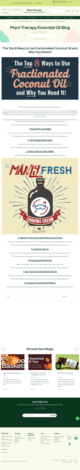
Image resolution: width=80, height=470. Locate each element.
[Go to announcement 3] (26, 4)
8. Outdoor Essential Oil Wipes (40, 283)
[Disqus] (40, 322)
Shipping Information (20, 438)
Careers (30, 440)
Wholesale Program (59, 436)
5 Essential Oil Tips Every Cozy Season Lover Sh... (38, 374)
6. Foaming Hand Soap (40, 260)
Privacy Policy (55, 460)
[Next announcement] (48, 3)
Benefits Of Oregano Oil (65, 373)
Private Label (57, 441)
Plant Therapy (14, 461)
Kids (41, 17)
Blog (42, 441)
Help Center (5, 449)
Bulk (65, 17)
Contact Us (4, 452)
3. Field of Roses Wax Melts (40, 151)
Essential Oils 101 (45, 440)
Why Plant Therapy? (46, 436)
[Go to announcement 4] (27, 4)
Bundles (71, 17)
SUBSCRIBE (53, 415)
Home (48, 17)
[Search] (64, 11)
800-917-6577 (9, 436)
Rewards (17, 441)
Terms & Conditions (73, 460)
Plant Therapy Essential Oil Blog (26, 21)
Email (37, 408)
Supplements (56, 17)
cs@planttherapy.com (7, 439)
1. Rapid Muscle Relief (40, 129)
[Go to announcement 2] (25, 4)
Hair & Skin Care (32, 17)
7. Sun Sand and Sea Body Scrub (40, 271)
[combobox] (56, 11)
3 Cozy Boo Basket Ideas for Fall (12, 374)
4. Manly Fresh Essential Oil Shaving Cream (40, 238)
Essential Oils (10, 17)
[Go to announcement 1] (24, 4)
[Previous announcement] (4, 3)
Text (43, 408)
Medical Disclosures (67, 462)
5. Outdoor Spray (40, 249)
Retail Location (31, 438)
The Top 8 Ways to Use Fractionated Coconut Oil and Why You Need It (50, 21)
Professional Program (57, 438)
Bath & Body (21, 17)
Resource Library (45, 443)
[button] (71, 1)
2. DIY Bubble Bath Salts (40, 140)
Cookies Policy (63, 460)
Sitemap (75, 462)
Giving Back (44, 438)
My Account (18, 436)
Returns (16, 440)
